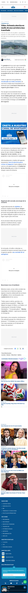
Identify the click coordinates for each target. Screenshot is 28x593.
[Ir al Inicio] (13, 7)
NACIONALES (10, 10)
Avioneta (8, 354)
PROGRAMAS (3, 10)
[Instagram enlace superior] (25, 2)
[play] (24, 587)
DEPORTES (5, 531)
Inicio (2, 21)
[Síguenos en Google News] (23, 348)
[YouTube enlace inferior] (11, 583)
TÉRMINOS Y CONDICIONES (10, 510)
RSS (3, 508)
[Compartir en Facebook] (15, 348)
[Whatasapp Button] (25, 582)
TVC (8, 2)
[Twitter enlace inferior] (5, 583)
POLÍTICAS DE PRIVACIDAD (9, 513)
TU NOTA (3, 2)
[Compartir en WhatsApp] (18, 348)
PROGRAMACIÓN (7, 533)
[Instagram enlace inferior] (22, 583)
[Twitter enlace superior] (20, 2)
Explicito (19, 354)
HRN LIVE (5, 535)
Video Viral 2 (14, 354)
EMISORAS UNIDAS (13, 2)
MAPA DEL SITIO (7, 506)
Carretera (3, 354)
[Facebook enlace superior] (22, 2)
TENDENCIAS (6, 526)
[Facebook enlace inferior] (17, 583)
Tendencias (6, 21)
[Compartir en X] (20, 348)
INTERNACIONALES (7, 528)
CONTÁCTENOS (7, 503)
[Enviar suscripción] (24, 575)
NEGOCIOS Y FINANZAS (19, 10)
